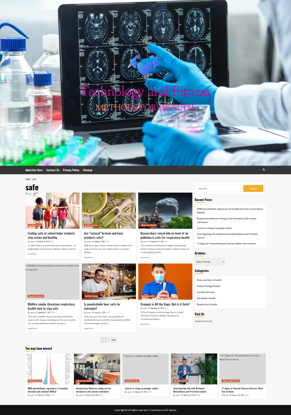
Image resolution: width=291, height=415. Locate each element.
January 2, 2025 (99, 312)
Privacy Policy (71, 170)
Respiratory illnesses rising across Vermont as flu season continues (226, 220)
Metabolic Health (147, 296)
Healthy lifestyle (35, 225)
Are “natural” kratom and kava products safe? (103, 235)
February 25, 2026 (44, 395)
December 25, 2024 (157, 308)
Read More (32, 254)
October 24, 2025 (43, 241)
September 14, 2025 (157, 241)
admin (32, 242)
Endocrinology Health (208, 286)
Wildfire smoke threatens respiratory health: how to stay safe (51, 306)
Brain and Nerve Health (209, 280)
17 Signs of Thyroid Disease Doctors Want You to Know (226, 243)
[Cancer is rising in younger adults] (145, 368)
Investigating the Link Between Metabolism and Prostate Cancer (227, 236)
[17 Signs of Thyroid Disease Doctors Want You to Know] (242, 368)
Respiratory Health (148, 225)
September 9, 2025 (44, 312)
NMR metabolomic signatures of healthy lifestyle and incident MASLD (230, 211)
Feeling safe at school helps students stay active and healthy (51, 235)
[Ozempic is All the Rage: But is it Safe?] (165, 282)
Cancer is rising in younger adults (214, 228)
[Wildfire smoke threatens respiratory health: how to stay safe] (52, 282)
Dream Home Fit (203, 320)
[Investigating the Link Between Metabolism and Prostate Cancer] (194, 368)
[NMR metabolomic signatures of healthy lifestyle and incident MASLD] (48, 368)
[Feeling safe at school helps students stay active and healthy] (52, 211)
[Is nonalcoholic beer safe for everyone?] (109, 282)
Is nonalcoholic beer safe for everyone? (102, 306)
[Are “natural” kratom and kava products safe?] (109, 211)
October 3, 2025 (99, 241)
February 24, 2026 (93, 395)
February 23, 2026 (238, 395)
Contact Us (52, 170)
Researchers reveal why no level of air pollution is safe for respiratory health (164, 235)
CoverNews (155, 409)
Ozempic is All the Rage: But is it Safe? (165, 304)
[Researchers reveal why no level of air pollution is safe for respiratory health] (165, 211)
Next (114, 339)
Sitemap (87, 170)
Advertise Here (34, 170)
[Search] (264, 169)
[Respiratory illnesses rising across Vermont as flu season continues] (97, 368)
